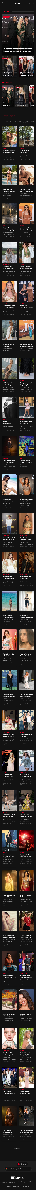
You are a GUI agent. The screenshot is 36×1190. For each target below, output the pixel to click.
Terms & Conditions (30, 1182)
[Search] (33, 3)
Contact (10, 1182)
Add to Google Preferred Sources (19, 1169)
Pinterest (23, 1164)
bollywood (7, 121)
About (3, 1182)
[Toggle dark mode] (29, 3)
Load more (18, 1148)
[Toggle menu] (3, 3)
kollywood (30, 121)
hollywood (19, 121)
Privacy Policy (19, 1182)
